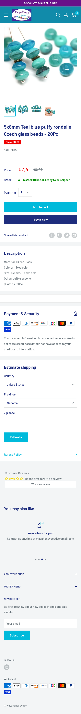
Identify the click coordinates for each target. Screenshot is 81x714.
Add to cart (40, 207)
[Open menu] (6, 15)
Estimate (16, 437)
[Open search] (58, 15)
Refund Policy (13, 454)
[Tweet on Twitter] (67, 235)
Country (9, 376)
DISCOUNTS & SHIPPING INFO (40, 3)
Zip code (9, 413)
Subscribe (17, 635)
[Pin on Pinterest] (59, 235)
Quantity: (10, 192)
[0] (73, 15)
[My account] (66, 15)
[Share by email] (74, 235)
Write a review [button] (40, 484)
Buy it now (40, 219)
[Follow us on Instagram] (6, 667)
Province (10, 394)
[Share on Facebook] (52, 235)
